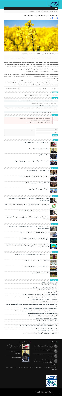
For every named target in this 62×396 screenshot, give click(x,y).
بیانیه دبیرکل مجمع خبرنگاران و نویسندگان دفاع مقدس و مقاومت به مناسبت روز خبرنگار (40, 333)
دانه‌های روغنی (47, 95)
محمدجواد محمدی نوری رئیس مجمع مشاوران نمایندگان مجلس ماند (34, 211)
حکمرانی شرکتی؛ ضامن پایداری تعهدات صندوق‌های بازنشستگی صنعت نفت (42, 316)
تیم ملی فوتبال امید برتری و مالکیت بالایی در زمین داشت (36, 261)
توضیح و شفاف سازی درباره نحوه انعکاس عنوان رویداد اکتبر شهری (44, 105)
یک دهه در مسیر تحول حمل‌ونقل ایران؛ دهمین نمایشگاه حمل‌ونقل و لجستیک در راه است (39, 112)
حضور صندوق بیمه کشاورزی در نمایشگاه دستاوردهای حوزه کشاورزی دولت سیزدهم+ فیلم (40, 294)
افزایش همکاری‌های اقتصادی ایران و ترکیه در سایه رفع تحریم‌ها (35, 183)
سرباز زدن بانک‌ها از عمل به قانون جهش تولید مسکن (47, 289)
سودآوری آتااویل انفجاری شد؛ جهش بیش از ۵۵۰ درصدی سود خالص (44, 328)
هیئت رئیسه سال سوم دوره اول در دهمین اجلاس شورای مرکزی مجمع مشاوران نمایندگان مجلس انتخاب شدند (28, 218)
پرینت (50, 18)
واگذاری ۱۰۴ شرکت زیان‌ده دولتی (51, 292)
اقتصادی (31, 11)
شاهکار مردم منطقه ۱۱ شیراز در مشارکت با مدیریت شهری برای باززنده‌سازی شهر (31, 161)
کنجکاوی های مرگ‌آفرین (43, 155)
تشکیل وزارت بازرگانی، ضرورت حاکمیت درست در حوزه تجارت (45, 287)
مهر (30, 62)
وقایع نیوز (23, 54)
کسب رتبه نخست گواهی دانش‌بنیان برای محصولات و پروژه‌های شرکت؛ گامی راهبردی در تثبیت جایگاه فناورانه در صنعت (34, 101)
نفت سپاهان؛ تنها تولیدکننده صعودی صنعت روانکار (47, 323)
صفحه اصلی (45, 11)
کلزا (41, 95)
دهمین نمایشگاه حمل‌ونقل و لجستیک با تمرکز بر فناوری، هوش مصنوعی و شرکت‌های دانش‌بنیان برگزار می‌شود (36, 325)
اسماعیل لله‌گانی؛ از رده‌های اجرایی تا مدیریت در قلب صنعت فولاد (44, 103)
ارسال (55, 18)
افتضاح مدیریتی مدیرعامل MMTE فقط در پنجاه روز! (47, 330)
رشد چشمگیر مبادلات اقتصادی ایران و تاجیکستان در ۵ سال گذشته (34, 177)
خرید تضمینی (55, 95)
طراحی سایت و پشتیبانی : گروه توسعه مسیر (46, 393)
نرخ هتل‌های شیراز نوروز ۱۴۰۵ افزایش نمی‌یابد (39, 149)
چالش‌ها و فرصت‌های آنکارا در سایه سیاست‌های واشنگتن (37, 171)
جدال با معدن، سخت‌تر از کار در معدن (40, 273)
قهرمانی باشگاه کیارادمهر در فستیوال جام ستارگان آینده (37, 267)
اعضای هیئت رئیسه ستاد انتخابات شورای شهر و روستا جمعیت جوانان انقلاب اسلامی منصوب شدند (27, 205)
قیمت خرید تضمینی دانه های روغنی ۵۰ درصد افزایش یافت (40, 15)
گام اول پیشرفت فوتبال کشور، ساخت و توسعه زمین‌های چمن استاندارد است (32, 254)
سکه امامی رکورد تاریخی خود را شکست (49, 282)
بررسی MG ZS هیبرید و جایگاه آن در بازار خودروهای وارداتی (36, 143)
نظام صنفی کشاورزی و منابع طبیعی (31, 95)
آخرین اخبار (35, 11)
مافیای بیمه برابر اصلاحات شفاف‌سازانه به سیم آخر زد (47, 321)
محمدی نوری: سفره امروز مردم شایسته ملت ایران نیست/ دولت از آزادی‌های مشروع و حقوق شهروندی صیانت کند (29, 199)
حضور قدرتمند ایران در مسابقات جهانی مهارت (38, 189)
